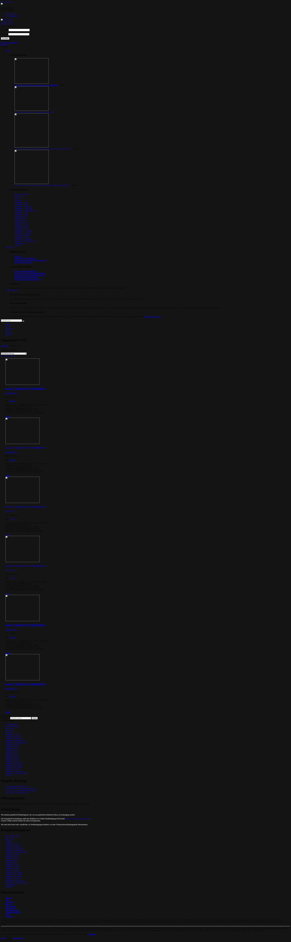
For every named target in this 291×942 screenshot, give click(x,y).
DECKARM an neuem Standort (26, 277)
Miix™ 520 (19, 198)
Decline (9, 938)
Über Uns (18, 256)
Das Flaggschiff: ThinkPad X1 (26, 271)
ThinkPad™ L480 (21, 213)
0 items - (6, 22)
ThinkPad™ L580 (21, 215)
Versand (12, 401)
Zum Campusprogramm (152, 316)
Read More (92, 934)
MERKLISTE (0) (7, 24)
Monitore (18, 200)
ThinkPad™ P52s (21, 219)
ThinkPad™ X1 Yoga (22, 235)
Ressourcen (9, 329)
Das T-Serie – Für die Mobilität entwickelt (30, 275)
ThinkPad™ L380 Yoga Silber (25, 211)
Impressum (9, 916)
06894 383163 (10, 14)
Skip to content (6, 2)
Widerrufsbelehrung (12, 910)
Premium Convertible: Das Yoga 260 (28, 279)
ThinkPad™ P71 (21, 221)
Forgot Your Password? (9, 42)
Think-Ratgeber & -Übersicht (25, 258)
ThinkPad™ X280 (21, 237)
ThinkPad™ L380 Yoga (23, 208)
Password (4, 34)
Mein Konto (9, 902)
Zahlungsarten (10, 906)
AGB (7, 914)
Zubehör (18, 245)
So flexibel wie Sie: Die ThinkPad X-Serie (30, 273)
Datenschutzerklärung (13, 912)
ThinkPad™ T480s (21, 227)
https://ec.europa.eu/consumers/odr (77, 819)
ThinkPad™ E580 (21, 202)
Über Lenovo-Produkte (23, 262)
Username (4, 30)
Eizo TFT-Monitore (22, 194)
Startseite (8, 325)
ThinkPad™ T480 (21, 225)
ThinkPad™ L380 (21, 204)
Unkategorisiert (20, 243)
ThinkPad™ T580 (21, 229)
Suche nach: (5, 718)
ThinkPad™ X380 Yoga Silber (26, 241)
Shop (7, 327)
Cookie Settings (18, 938)
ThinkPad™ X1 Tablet (23, 233)
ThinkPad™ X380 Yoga (23, 239)
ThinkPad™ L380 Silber (23, 206)
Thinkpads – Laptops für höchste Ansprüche (30, 260)
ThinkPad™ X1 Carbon (23, 231)
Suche (35, 718)
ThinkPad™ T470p (22, 223)
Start (2, 346)
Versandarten (10, 908)
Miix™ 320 (19, 196)
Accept (3, 938)
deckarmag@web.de (12, 16)
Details (7, 417)
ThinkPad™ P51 (21, 217)
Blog (7, 331)
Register (4, 44)
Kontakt (8, 335)
